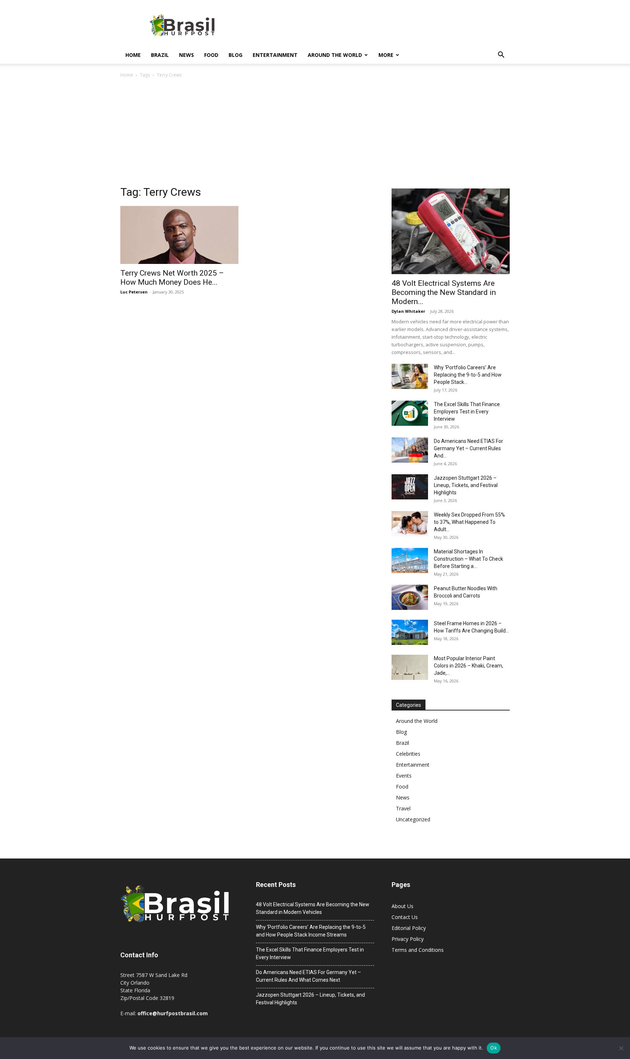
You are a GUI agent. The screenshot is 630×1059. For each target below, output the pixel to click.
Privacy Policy (408, 938)
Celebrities (408, 753)
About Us (402, 906)
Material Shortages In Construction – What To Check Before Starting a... (468, 559)
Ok (493, 1048)
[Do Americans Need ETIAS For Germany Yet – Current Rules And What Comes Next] (410, 450)
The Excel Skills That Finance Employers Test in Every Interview (467, 411)
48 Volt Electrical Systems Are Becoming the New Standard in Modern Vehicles (312, 908)
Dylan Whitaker (408, 311)
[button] (501, 55)
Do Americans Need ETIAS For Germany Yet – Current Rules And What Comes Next (308, 976)
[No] (621, 1048)
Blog (235, 54)
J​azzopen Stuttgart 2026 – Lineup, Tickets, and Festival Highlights (466, 485)
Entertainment (275, 54)
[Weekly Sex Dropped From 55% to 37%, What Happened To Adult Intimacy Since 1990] (410, 523)
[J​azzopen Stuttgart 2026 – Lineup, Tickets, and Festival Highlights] (410, 486)
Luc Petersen (134, 292)
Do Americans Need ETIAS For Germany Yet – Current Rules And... (468, 448)
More (385, 54)
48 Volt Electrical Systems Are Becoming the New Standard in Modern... (444, 292)
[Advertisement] (315, 134)
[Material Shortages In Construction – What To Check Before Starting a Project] (410, 560)
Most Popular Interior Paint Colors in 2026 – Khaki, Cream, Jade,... (468, 665)
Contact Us (405, 917)
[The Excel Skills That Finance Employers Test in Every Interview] (410, 413)
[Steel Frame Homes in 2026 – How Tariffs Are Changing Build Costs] (410, 632)
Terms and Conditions (418, 949)
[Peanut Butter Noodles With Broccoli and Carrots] (410, 597)
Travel (403, 808)
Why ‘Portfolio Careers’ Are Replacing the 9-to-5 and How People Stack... (468, 375)
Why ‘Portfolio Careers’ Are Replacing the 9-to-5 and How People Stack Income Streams (311, 931)
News (186, 54)
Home (133, 54)
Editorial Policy (409, 927)
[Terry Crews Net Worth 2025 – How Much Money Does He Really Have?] (179, 235)
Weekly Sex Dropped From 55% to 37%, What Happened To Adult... (469, 522)
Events (404, 775)
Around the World (335, 54)
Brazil (160, 54)
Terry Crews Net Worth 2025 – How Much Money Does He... (172, 278)
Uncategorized (413, 819)
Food (211, 54)
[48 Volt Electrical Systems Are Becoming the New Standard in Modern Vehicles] (451, 231)
